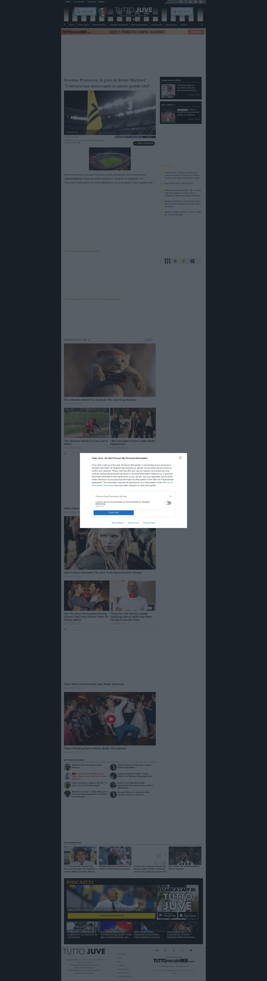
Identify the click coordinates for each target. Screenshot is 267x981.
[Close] (181, 458)
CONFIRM (113, 513)
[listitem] (133, 496)
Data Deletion (118, 523)
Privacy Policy (149, 523)
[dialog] (133, 490)
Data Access (133, 523)
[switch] (167, 503)
